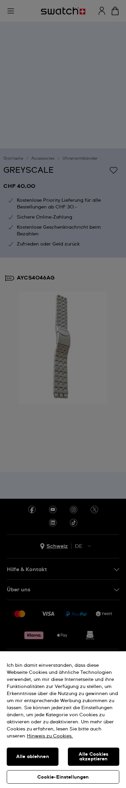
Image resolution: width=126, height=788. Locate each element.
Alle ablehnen (32, 756)
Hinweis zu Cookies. (50, 736)
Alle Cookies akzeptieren (94, 756)
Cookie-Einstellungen (63, 777)
